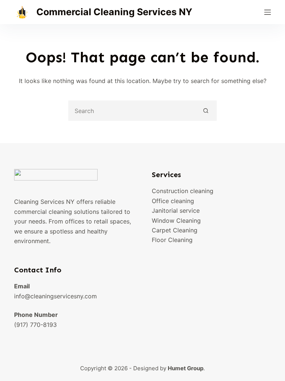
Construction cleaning (182, 191)
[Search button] (206, 110)
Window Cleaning (176, 220)
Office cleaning (173, 201)
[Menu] (267, 12)
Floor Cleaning (172, 239)
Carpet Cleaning (174, 230)
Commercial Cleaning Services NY (114, 11)
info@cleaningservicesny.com (55, 296)
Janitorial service (176, 210)
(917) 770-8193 (35, 324)
